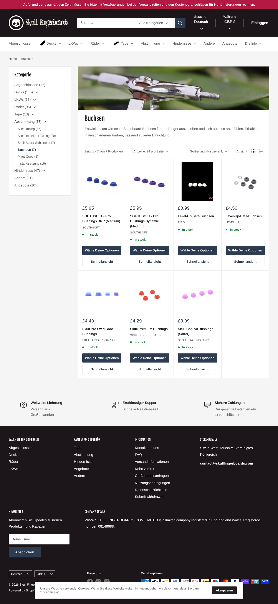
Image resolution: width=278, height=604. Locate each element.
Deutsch (16, 574)
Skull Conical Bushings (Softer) (195, 331)
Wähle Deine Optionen (102, 250)
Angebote (229, 43)
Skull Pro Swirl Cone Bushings (98, 331)
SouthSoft (91, 227)
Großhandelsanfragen (152, 476)
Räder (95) (23, 107)
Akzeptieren (224, 590)
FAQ (138, 455)
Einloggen (259, 23)
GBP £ (41, 574)
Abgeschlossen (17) (29, 85)
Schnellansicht (102, 261)
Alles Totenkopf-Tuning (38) (37, 136)
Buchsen (27, 58)
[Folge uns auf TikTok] (107, 582)
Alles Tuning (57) (29, 129)
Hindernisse (181, 43)
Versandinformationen (152, 461)
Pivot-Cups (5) (28, 156)
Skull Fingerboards (98, 340)
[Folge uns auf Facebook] (90, 582)
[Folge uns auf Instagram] (98, 582)
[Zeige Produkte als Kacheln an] (253, 151)
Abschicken (24, 552)
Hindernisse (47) (27, 170)
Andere (209, 43)
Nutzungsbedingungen (152, 483)
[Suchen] (180, 23)
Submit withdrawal (149, 497)
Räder (95, 43)
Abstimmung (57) (28, 121)
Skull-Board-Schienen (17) (36, 142)
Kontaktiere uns (147, 448)
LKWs (73, 43)
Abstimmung (150, 43)
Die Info (251, 43)
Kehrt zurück (144, 469)
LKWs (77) (22, 99)
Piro (181, 222)
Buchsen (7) (27, 149)
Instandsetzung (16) (32, 163)
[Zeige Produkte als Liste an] (261, 151)
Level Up (232, 222)
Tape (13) (22, 114)
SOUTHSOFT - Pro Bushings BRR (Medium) (101, 218)
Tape (124, 43)
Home (13, 58)
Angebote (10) (25, 185)
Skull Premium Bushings (149, 329)
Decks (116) (24, 92)
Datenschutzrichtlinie (151, 490)
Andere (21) (23, 178)
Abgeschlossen (21, 43)
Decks (51, 43)
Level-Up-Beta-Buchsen (196, 216)
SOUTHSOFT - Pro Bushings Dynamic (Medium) (144, 221)
